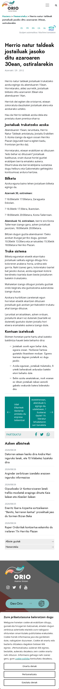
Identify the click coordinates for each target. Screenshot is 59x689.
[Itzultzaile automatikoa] (52, 28)
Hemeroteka (20, 16)
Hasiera (6, 16)
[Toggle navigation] (47, 5)
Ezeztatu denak (29, 682)
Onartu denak (30, 666)
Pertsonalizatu (29, 674)
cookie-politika (22, 658)
